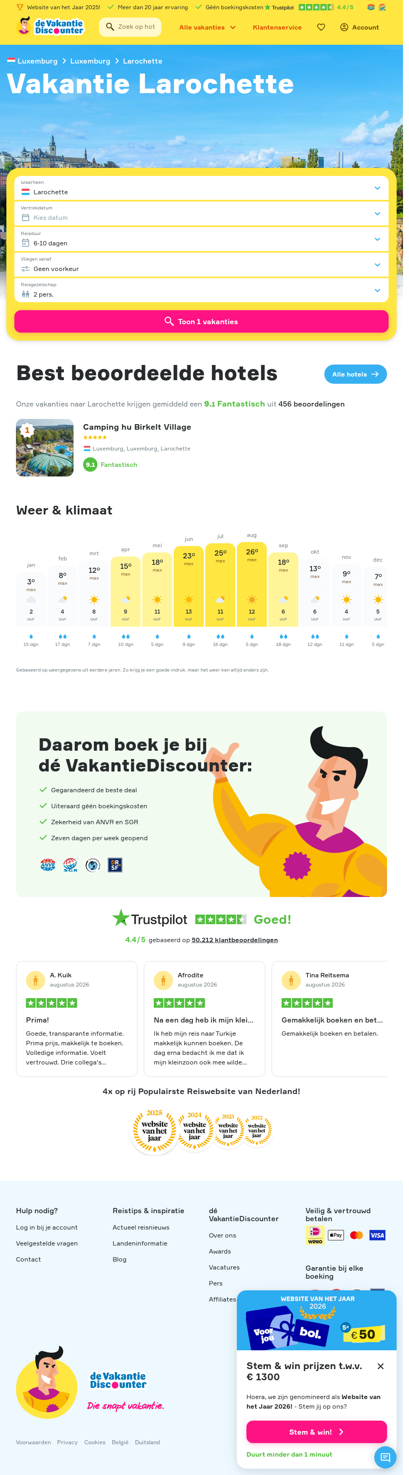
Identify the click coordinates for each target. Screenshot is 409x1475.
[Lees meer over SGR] (382, 7)
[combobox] (130, 27)
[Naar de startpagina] (51, 27)
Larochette (143, 61)
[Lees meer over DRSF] (115, 865)
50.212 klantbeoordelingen (235, 940)
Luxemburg (38, 61)
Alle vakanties (202, 27)
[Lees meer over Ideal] (92, 865)
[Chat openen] (385, 1457)
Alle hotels (349, 374)
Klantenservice (277, 27)
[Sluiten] (380, 1366)
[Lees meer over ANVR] (371, 7)
